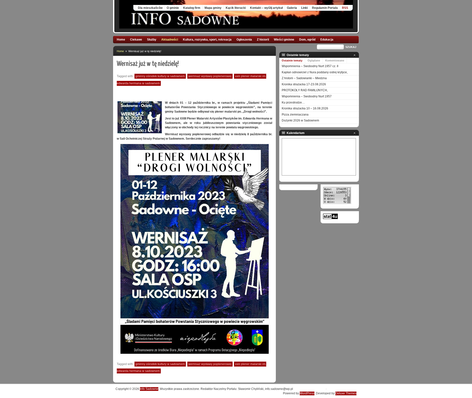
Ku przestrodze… (293, 102)
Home (121, 39)
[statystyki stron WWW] (330, 218)
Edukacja (326, 39)
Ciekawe (136, 39)
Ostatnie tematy (292, 60)
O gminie (173, 8)
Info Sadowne (149, 389)
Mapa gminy (213, 8)
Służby (151, 39)
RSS (345, 8)
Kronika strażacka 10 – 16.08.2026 (305, 108)
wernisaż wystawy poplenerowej (210, 76)
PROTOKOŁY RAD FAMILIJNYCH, (305, 90)
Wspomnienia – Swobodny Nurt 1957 (307, 96)
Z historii (263, 39)
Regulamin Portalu (325, 8)
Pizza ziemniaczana (295, 114)
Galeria (292, 8)
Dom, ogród (307, 39)
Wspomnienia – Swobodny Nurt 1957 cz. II (310, 66)
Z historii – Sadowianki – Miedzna (304, 78)
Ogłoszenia (244, 39)
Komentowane (334, 60)
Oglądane (314, 60)
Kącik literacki (236, 8)
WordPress (307, 393)
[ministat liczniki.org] (337, 203)
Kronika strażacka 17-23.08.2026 (304, 84)
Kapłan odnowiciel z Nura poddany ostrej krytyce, (315, 72)
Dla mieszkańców (150, 8)
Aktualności (169, 39)
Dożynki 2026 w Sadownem (300, 120)
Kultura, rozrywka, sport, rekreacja (207, 39)
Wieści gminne (284, 39)
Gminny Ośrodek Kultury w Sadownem (160, 76)
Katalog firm (191, 8)
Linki (304, 8)
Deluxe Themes (345, 393)
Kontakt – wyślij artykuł (266, 8)
